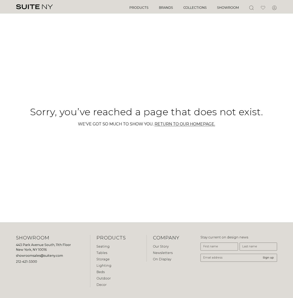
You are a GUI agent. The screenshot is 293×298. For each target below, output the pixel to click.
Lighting (103, 266)
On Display (162, 259)
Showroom (228, 8)
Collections (195, 8)
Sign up (268, 257)
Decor (101, 285)
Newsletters (163, 253)
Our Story (161, 246)
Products (138, 8)
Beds (100, 272)
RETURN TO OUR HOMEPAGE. (184, 124)
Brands (166, 8)
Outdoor (103, 278)
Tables (101, 253)
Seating (103, 246)
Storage (103, 259)
